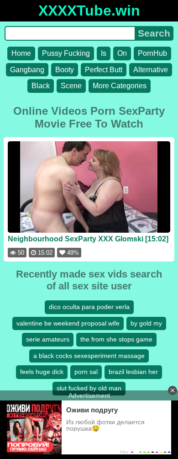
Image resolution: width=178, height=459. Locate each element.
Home (21, 53)
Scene (71, 86)
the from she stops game (116, 339)
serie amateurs (47, 339)
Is (103, 53)
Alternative (150, 70)
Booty (64, 70)
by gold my (146, 323)
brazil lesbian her (133, 371)
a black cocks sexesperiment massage (89, 355)
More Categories (120, 86)
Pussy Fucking (66, 53)
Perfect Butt (103, 70)
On (122, 53)
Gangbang (27, 70)
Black (40, 86)
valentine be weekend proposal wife (68, 323)
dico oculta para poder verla (89, 306)
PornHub (152, 53)
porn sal (86, 371)
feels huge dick (41, 371)
